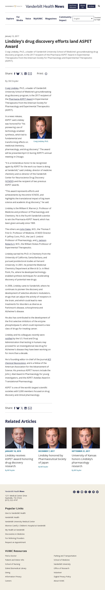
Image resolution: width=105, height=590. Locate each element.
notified (8, 338)
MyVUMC (38, 18)
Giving (7, 572)
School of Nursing (12, 564)
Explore (10, 18)
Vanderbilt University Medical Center (20, 521)
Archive (91, 6)
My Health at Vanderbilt (14, 530)
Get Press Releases (72, 6)
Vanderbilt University (62, 564)
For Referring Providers (14, 538)
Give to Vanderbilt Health (15, 513)
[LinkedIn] (93, 492)
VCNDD (9, 181)
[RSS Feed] (74, 492)
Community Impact (65, 19)
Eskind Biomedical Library (15, 568)
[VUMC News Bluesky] (97, 492)
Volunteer (58, 572)
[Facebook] (78, 492)
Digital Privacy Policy (62, 576)
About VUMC (59, 581)
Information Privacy (13, 576)
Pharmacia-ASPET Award (21, 99)
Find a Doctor (11, 556)
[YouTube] (82, 492)
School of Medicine (62, 560)
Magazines (51, 18)
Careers (8, 581)
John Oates (25, 229)
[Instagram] (86, 492)
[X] (89, 492)
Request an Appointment (15, 542)
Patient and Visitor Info (14, 560)
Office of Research (61, 568)
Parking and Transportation (65, 556)
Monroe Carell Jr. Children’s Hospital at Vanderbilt (25, 525)
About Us (82, 6)
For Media (20, 19)
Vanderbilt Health (12, 517)
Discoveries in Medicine (15, 534)
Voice (28, 18)
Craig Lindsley (12, 88)
